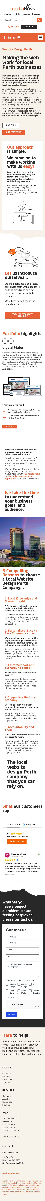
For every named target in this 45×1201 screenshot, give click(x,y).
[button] (40, 37)
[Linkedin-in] (9, 37)
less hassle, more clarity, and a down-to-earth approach (22, 476)
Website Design (13, 985)
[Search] (39, 20)
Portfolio (16, 14)
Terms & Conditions (11, 1130)
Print (35, 984)
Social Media (23, 992)
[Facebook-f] (4, 37)
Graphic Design (24, 985)
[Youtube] (19, 37)
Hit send (11, 1014)
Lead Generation (14, 992)
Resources (36, 14)
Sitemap (6, 1082)
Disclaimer (7, 1121)
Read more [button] (9, 875)
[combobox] (20, 20)
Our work (6, 1073)
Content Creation (36, 992)
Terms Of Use (8, 1127)
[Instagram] (14, 37)
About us (26, 14)
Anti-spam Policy (9, 1118)
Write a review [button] (17, 841)
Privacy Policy (8, 1124)
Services (7, 14)
